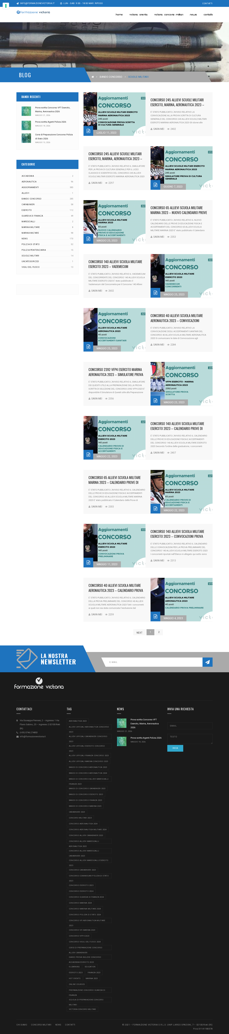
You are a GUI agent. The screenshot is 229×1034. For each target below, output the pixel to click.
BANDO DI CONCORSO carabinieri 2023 (87, 788)
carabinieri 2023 (77, 812)
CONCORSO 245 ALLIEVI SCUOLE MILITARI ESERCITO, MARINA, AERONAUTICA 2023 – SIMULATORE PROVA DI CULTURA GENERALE (116, 158)
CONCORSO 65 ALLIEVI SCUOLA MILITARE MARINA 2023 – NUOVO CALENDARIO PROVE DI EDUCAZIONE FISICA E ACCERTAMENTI (179, 212)
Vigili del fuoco (31, 267)
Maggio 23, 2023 (174, 402)
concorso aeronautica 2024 (83, 824)
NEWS (58, 1025)
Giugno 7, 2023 (173, 186)
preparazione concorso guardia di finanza (87, 991)
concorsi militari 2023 (80, 818)
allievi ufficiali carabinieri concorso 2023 (88, 737)
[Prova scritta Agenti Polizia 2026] (26, 125)
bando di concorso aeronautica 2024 (88, 773)
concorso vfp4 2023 (79, 936)
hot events (74, 978)
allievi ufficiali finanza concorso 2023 (89, 755)
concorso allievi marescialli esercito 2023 (88, 861)
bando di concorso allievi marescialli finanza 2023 (88, 779)
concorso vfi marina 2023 (82, 930)
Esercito (27, 210)
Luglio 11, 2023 (107, 132)
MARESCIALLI (28, 221)
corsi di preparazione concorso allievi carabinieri (85, 948)
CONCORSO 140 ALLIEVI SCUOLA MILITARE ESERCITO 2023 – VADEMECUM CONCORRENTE (115, 266)
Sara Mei (158, 129)
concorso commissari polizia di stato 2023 (89, 876)
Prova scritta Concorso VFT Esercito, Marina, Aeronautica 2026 (145, 723)
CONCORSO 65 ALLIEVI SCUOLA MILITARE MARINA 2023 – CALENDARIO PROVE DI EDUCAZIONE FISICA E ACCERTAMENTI (115, 482)
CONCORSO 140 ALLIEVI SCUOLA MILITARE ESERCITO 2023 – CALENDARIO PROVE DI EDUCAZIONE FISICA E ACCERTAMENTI (177, 428)
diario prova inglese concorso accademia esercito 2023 (85, 958)
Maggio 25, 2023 (107, 240)
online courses (77, 984)
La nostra (54, 655)
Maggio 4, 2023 (173, 618)
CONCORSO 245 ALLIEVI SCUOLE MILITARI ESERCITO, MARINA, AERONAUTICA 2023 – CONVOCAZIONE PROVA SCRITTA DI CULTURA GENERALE (177, 107)
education (90, 967)
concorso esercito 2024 (81, 891)
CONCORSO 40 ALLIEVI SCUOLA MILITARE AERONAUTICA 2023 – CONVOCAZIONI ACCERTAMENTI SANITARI (177, 320)
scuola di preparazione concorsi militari (86, 1000)
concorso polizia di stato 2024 (85, 915)
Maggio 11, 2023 (107, 564)
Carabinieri (28, 204)
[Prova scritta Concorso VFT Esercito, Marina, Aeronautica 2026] (26, 111)
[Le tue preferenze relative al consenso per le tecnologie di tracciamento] (6, 6)
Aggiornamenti (30, 187)
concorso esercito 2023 (81, 885)
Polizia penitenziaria (34, 250)
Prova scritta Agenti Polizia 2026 (50, 122)
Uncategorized (30, 261)
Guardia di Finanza (32, 216)
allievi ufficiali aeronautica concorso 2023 (89, 727)
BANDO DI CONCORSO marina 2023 (85, 806)
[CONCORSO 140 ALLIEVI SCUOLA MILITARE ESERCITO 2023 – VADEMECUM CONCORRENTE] (182, 276)
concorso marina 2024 (80, 903)
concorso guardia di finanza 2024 (86, 897)
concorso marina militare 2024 (85, 909)
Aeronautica (29, 182)
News (24, 238)
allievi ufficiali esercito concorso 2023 (87, 746)
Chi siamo (21, 1025)
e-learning (74, 967)
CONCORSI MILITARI (41, 1025)
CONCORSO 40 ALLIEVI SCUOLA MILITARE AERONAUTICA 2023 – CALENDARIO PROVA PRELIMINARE (116, 590)
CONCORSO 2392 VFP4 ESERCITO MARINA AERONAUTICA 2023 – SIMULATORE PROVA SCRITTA (116, 374)
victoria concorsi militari (82, 1009)
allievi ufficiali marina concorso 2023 (88, 761)
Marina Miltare (30, 233)
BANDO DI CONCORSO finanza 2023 (85, 800)
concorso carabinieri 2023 (82, 870)
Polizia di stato (31, 244)
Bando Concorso (111, 76)
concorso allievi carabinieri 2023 (86, 835)
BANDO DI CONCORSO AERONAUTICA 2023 (88, 767)
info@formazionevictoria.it (37, 3)
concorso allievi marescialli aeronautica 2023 (84, 842)
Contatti (207, 3)
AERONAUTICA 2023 (78, 721)
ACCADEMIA (28, 176)
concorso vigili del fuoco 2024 (85, 942)
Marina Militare (31, 227)
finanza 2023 (94, 973)
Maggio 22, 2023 (107, 456)
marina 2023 (92, 978)
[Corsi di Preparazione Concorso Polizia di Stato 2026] (26, 138)
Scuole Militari (30, 256)
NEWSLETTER (57, 661)
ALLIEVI (25, 193)
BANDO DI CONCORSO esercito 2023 (86, 794)
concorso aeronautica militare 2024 (87, 830)
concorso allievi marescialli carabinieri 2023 (84, 851)
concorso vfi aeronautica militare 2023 (87, 921)
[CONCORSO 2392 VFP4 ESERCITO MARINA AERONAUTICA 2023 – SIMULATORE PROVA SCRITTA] (182, 383)
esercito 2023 (75, 973)
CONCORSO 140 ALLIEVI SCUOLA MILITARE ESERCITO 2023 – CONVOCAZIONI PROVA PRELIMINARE (177, 536)
